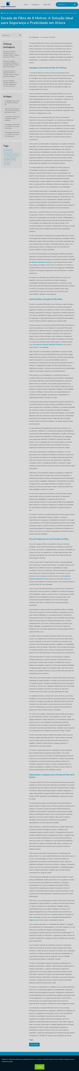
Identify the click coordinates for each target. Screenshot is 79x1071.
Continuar (39, 1067)
